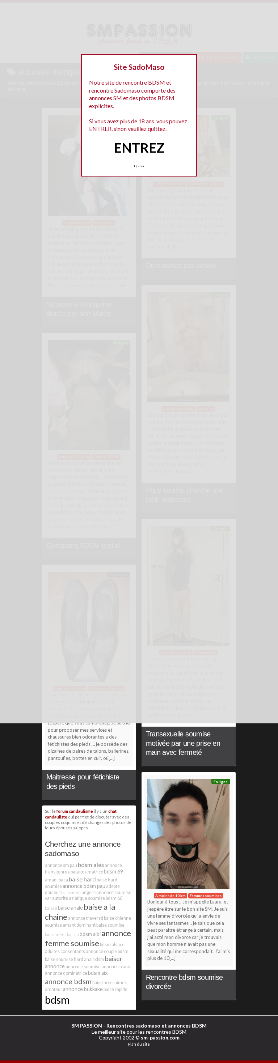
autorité (60, 898)
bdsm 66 (114, 898)
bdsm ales (91, 864)
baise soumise (110, 925)
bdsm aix (98, 973)
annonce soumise (83, 966)
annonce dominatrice (66, 973)
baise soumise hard (64, 959)
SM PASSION (86, 1025)
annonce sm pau (61, 865)
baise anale (70, 908)
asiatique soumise (87, 898)
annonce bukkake (83, 989)
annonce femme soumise (88, 938)
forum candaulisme (74, 810)
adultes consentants (65, 951)
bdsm (57, 999)
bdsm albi (90, 934)
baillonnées (55, 934)
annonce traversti (85, 918)
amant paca (56, 880)
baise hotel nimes (109, 982)
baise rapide (115, 989)
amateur (53, 989)
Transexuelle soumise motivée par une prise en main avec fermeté (183, 743)
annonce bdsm (68, 981)
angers (88, 892)
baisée (51, 908)
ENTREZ (139, 148)
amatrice (94, 872)
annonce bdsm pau (84, 886)
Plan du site (139, 1044)
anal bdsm (94, 959)
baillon (73, 934)
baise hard (82, 879)
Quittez (139, 166)
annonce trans (115, 966)
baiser (113, 958)
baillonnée (71, 892)
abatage (76, 872)
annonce (55, 966)
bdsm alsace (112, 944)
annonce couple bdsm (107, 951)
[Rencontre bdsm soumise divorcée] (188, 836)
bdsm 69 (113, 871)
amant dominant (79, 925)
